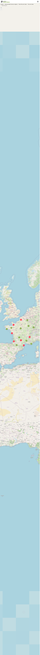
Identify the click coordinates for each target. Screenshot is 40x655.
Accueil (2, 4)
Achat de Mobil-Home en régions (11, 4)
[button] (27, 320)
